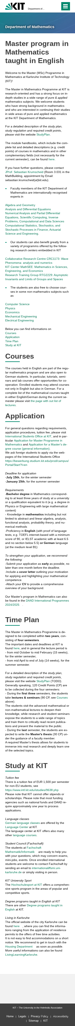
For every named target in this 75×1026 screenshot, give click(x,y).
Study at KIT (13, 345)
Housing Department (18, 946)
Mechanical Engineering (21, 316)
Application (12, 337)
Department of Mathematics (36, 8)
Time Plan (11, 341)
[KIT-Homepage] (15, 6)
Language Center (16, 827)
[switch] (49, 6)
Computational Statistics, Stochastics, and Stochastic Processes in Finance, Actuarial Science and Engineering (33, 229)
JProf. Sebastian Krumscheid (24, 172)
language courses (24, 835)
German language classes (22, 823)
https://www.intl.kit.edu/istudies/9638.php (32, 790)
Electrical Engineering (19, 320)
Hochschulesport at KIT (26, 884)
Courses (10, 333)
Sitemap (34, 1020)
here (52, 159)
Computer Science (17, 304)
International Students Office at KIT (28, 436)
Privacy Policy (39, 1016)
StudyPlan (43, 134)
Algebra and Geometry (20, 205)
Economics (12, 312)
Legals (22, 1016)
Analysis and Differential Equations (28, 209)
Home (10, 1016)
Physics (10, 308)
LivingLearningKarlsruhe (21, 954)
